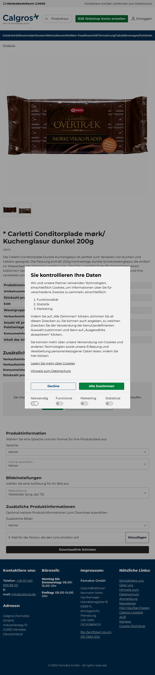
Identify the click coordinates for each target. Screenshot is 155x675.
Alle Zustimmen (101, 386)
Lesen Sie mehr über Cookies (53, 363)
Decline (53, 386)
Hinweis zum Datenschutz (51, 371)
